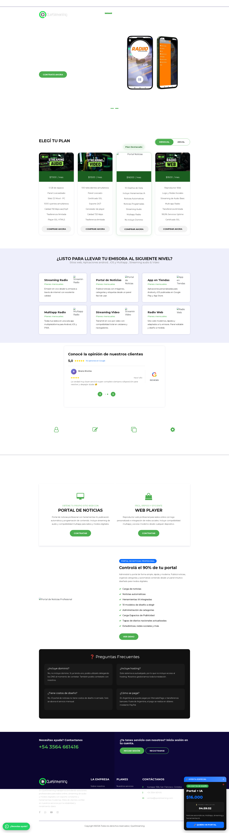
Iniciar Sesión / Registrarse (178, 3)
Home (108, 12)
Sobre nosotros (127, 12)
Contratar (80, 533)
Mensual (164, 142)
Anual (181, 142)
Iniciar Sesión (132, 750)
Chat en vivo (152, 3)
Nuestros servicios (124, 786)
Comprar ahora (56, 229)
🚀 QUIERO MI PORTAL (205, 825)
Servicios (149, 12)
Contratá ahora (53, 88)
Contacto (184, 12)
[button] (112, 108)
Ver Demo (128, 636)
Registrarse (157, 750)
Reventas (166, 12)
